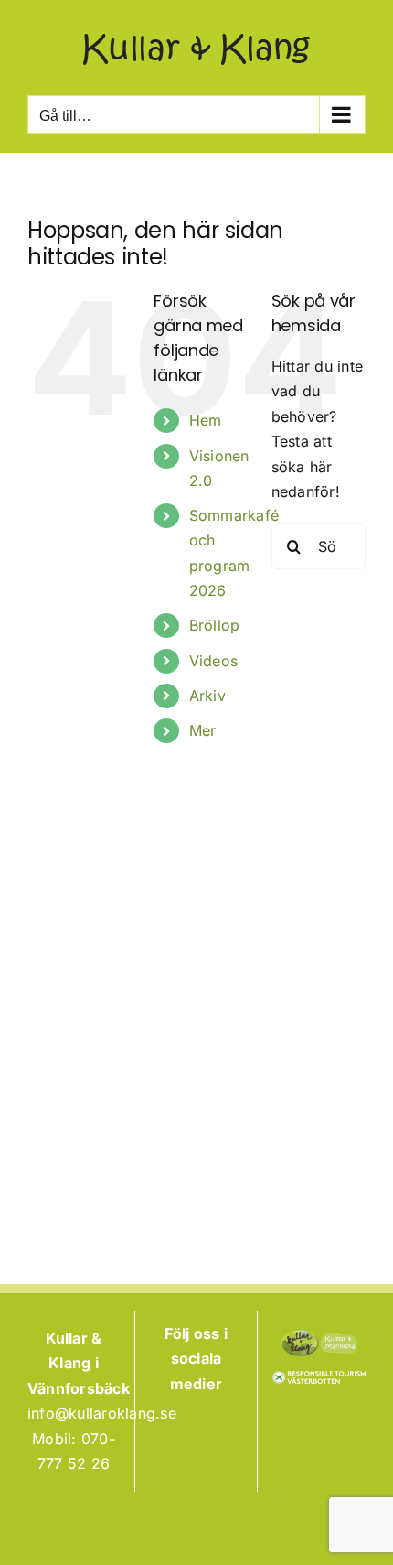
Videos (213, 661)
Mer (203, 730)
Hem (205, 420)
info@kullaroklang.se (101, 1413)
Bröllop (214, 625)
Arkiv (207, 695)
